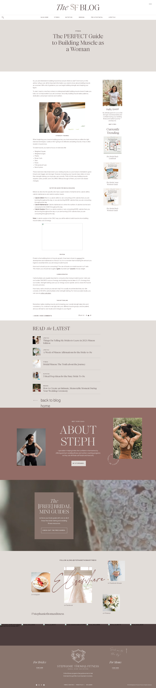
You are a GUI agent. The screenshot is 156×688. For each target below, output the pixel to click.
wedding (45, 385)
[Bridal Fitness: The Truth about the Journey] (37, 364)
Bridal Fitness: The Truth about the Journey (64, 364)
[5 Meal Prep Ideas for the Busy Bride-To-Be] (37, 376)
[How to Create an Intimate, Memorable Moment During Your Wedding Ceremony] (37, 388)
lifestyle (46, 338)
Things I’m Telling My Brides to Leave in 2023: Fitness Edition (69, 342)
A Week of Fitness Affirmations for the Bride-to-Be (67, 352)
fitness (78, 31)
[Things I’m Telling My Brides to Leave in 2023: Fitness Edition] (37, 340)
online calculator (45, 293)
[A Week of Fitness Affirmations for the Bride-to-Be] (37, 352)
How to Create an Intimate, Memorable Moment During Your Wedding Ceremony (70, 389)
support (79, 258)
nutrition (46, 373)
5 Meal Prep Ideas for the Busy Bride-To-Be (64, 376)
